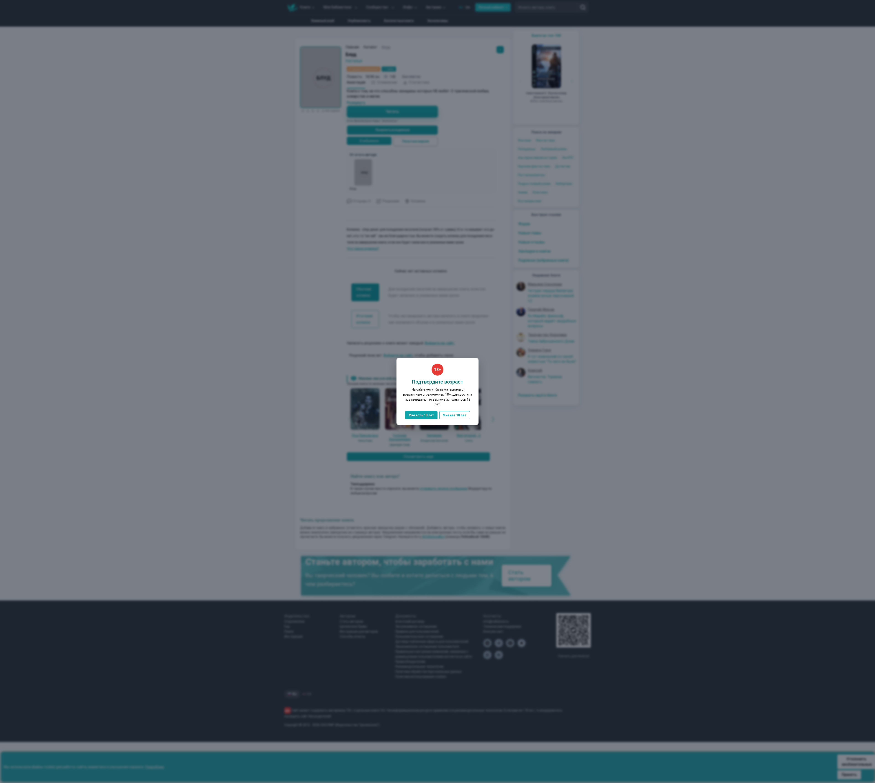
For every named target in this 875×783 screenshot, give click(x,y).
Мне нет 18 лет (454, 415)
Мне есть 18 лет (421, 415)
